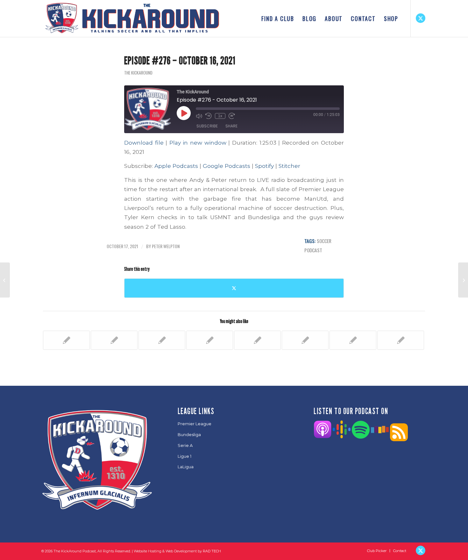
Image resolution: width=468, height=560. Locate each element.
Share (231, 126)
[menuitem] (277, 18)
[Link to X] (420, 18)
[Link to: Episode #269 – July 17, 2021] (353, 340)
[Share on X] (234, 288)
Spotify (264, 165)
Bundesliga (189, 434)
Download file (144, 142)
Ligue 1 (184, 456)
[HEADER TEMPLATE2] (131, 18)
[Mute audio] (199, 116)
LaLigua (186, 466)
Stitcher (289, 165)
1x (220, 116)
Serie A (185, 445)
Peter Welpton (166, 246)
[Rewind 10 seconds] (208, 116)
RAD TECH (212, 551)
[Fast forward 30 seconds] (232, 116)
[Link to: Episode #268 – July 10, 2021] (305, 340)
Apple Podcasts (176, 165)
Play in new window (197, 142)
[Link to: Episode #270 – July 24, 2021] (400, 340)
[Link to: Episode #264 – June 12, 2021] (114, 340)
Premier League (194, 423)
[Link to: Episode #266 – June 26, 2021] (209, 340)
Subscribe (207, 126)
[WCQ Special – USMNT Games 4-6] (5, 280)
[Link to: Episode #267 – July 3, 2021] (257, 340)
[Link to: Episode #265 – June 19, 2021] (161, 340)
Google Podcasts (226, 165)
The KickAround (138, 72)
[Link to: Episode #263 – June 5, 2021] (66, 340)
